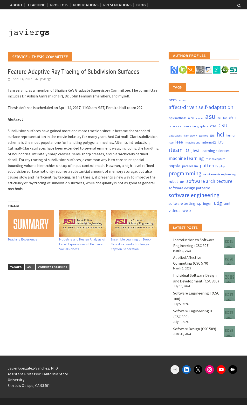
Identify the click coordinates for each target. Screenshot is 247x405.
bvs (225, 118)
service (19, 56)
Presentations (117, 4)
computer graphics (52, 267)
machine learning (186, 158)
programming (185, 173)
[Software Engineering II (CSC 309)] (229, 313)
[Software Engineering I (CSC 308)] (229, 295)
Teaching (36, 4)
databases (175, 135)
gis (212, 135)
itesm (176, 150)
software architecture (209, 181)
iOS (221, 142)
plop (222, 166)
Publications (85, 4)
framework (190, 135)
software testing (182, 203)
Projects (59, 4)
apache (199, 118)
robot (173, 181)
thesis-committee (50, 56)
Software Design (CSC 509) (194, 328)
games (203, 135)
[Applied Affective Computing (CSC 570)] (229, 259)
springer (204, 203)
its (187, 150)
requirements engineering (219, 174)
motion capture (215, 159)
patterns (209, 165)
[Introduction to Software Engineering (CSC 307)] (229, 242)
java (195, 150)
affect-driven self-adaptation (201, 107)
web (186, 210)
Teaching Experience (22, 239)
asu (30, 267)
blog (141, 4)
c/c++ (233, 118)
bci (219, 118)
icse (171, 142)
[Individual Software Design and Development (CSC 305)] (229, 277)
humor (231, 135)
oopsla (174, 165)
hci (221, 134)
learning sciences (215, 150)
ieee (179, 142)
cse (213, 126)
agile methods (177, 118)
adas (182, 100)
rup (182, 182)
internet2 (209, 142)
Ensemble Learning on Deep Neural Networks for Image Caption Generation (131, 244)
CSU (223, 125)
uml (227, 203)
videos (174, 210)
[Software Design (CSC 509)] (229, 331)
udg (218, 203)
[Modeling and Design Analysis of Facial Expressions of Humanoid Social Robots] (82, 223)
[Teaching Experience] (31, 223)
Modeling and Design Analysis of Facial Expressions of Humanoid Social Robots (82, 244)
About (16, 4)
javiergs (46, 79)
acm (173, 100)
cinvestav (175, 126)
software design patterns (190, 187)
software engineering (194, 195)
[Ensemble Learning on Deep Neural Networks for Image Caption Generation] (134, 223)
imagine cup (192, 142)
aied (191, 118)
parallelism (190, 166)
